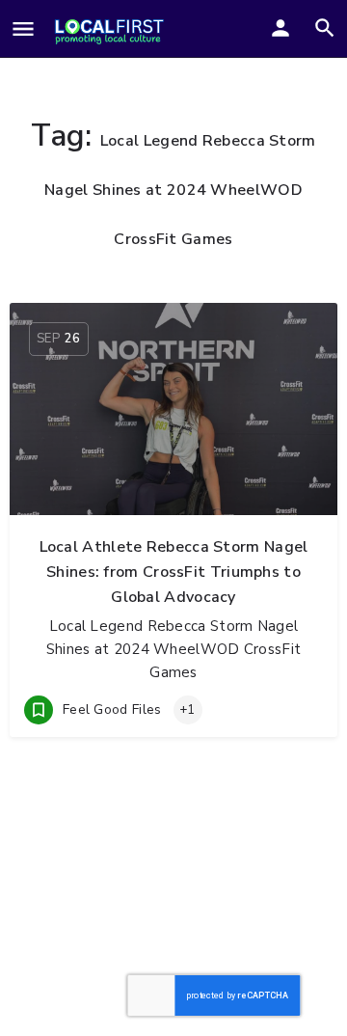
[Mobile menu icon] (23, 30)
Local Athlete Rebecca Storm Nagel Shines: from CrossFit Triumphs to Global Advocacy (174, 572)
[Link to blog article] (173, 409)
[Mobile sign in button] (280, 28)
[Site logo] (109, 30)
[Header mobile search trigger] (324, 28)
